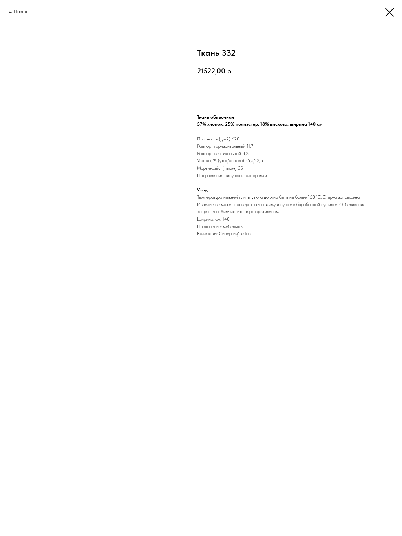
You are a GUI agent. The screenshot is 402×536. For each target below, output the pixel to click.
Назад (20, 11)
